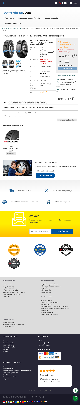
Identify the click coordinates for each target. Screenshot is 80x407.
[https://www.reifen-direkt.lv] (20, 402)
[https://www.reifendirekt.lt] (18, 402)
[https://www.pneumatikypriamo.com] (39, 401)
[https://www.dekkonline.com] (16, 401)
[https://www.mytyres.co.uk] (23, 401)
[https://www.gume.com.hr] (13, 402)
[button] (75, 390)
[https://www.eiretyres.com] (44, 401)
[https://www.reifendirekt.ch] (8, 401)
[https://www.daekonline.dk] (18, 401)
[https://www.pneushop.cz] (37, 401)
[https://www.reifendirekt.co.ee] (16, 402)
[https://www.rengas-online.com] (34, 401)
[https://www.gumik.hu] (46, 401)
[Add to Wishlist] (66, 99)
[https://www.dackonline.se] (11, 401)
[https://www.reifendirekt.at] (27, 401)
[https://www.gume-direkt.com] (30, 401)
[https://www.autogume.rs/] (23, 402)
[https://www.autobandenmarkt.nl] (20, 401)
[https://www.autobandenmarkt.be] (32, 401)
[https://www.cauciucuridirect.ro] (6, 402)
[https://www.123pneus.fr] (6, 401)
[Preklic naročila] (60, 3)
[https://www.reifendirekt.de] (4, 401)
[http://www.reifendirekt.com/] (25, 402)
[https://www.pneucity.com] (41, 401)
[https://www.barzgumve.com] (11, 402)
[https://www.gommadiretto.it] (13, 401)
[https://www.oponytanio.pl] (4, 402)
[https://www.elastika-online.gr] (8, 402)
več (40, 383)
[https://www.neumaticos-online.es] (25, 401)
